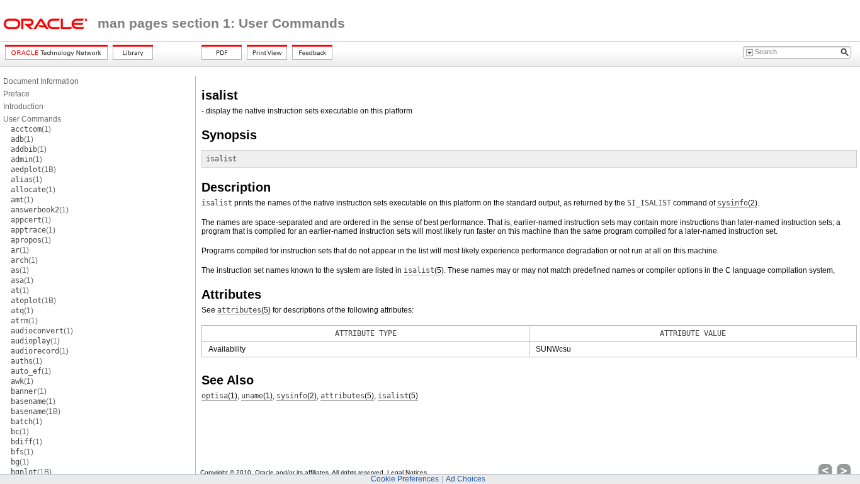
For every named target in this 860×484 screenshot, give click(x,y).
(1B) (33, 169)
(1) (31, 129)
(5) (424, 270)
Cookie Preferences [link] (405, 479)
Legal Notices (407, 472)
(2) (737, 203)
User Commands (32, 119)
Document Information (41, 81)
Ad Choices (465, 479)
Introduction (23, 106)
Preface (16, 93)
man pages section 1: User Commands (221, 23)
